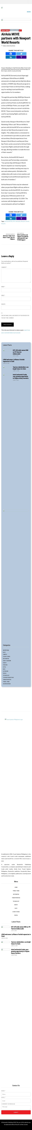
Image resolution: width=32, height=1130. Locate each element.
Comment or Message (8, 1104)
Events (4, 662)
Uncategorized (7, 683)
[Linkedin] (11, 57)
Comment (4, 267)
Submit (16, 1112)
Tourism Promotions (8, 677)
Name (3, 286)
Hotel (4, 667)
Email (3, 295)
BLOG (4, 652)
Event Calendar (7, 660)
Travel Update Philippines (9, 45)
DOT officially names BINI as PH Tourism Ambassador (20, 352)
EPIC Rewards (16, 221)
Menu (29, 12)
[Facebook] (11, 53)
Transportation (7, 679)
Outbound (5, 671)
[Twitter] (21, 53)
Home (16, 887)
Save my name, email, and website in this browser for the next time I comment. (15, 317)
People (4, 673)
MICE (4, 669)
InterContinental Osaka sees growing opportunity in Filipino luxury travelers (21, 376)
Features (5, 665)
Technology (6, 675)
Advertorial (6, 650)
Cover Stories (6, 656)
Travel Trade (5, 30)
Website (3, 304)
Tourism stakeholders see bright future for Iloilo (20, 368)
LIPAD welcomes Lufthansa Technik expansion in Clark (13, 360)
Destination (6, 658)
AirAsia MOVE (8, 221)
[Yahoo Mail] (21, 57)
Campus (5, 654)
